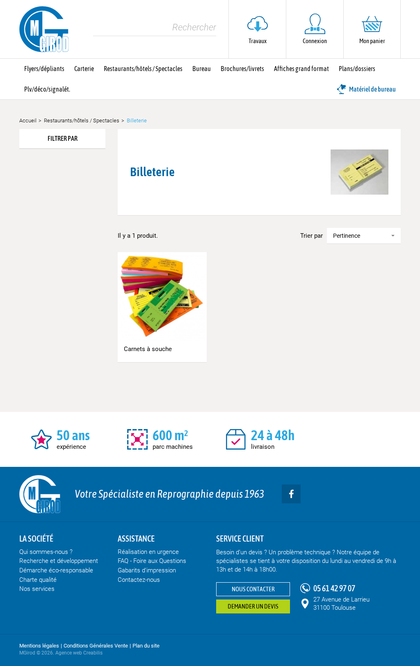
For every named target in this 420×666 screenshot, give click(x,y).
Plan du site (146, 646)
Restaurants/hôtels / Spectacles (143, 68)
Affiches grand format (301, 68)
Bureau (201, 68)
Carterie (84, 68)
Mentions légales (39, 646)
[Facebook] (291, 494)
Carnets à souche (148, 349)
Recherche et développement (58, 561)
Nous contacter (253, 589)
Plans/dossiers (357, 68)
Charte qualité (38, 579)
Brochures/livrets (242, 68)
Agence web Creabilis (79, 653)
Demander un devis (253, 606)
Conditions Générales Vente (96, 646)
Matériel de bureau (372, 89)
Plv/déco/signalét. (47, 89)
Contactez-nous (139, 579)
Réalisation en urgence (148, 552)
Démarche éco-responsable (56, 570)
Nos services (37, 589)
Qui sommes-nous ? (46, 552)
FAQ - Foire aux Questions (152, 561)
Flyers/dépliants (44, 68)
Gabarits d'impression (147, 570)
